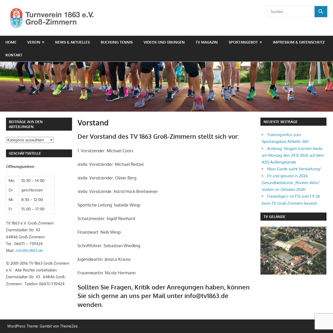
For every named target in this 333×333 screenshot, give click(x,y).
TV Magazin (207, 42)
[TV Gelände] (293, 251)
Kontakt (13, 55)
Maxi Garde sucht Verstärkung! (294, 168)
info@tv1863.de (29, 250)
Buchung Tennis (117, 42)
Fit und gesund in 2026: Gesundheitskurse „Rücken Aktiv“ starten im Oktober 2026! (291, 182)
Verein (33, 42)
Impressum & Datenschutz (299, 42)
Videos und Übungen (164, 42)
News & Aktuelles (72, 42)
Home (10, 42)
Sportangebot (243, 42)
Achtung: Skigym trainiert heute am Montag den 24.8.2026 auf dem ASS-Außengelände (293, 155)
